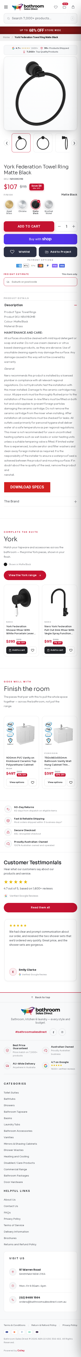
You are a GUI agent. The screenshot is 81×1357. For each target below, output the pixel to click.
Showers (9, 1105)
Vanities (9, 1137)
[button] (73, 7)
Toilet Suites (11, 1092)
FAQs (7, 1212)
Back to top (42, 997)
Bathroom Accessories (18, 1131)
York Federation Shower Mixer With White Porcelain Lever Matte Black (20, 630)
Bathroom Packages (16, 1175)
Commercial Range (15, 1169)
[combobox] (43, 282)
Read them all (40, 907)
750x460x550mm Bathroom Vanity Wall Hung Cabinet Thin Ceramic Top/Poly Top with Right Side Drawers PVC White (58, 761)
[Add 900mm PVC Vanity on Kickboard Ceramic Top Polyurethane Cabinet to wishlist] (33, 782)
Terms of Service (14, 1225)
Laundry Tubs (12, 1124)
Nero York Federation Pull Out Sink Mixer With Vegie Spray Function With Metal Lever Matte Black (59, 630)
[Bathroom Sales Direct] (28, 7)
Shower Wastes (14, 1150)
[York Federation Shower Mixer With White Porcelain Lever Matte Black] (21, 602)
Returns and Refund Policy (20, 1244)
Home (6, 37)
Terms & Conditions (14, 1325)
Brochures (10, 1238)
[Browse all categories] (6, 7)
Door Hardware (13, 1182)
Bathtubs (9, 1098)
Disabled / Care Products (19, 1163)
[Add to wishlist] (20, 252)
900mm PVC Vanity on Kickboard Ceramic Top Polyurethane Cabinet (21, 761)
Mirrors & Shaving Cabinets (20, 1143)
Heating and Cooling (16, 1156)
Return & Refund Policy (43, 1325)
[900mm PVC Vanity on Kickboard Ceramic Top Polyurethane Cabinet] (21, 733)
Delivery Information (16, 1231)
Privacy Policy (12, 1218)
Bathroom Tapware (15, 1111)
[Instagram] (62, 1032)
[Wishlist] (56, 7)
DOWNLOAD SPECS (27, 487)
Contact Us (11, 1206)
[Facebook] (53, 1032)
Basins (8, 1118)
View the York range (23, 575)
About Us (10, 1199)
